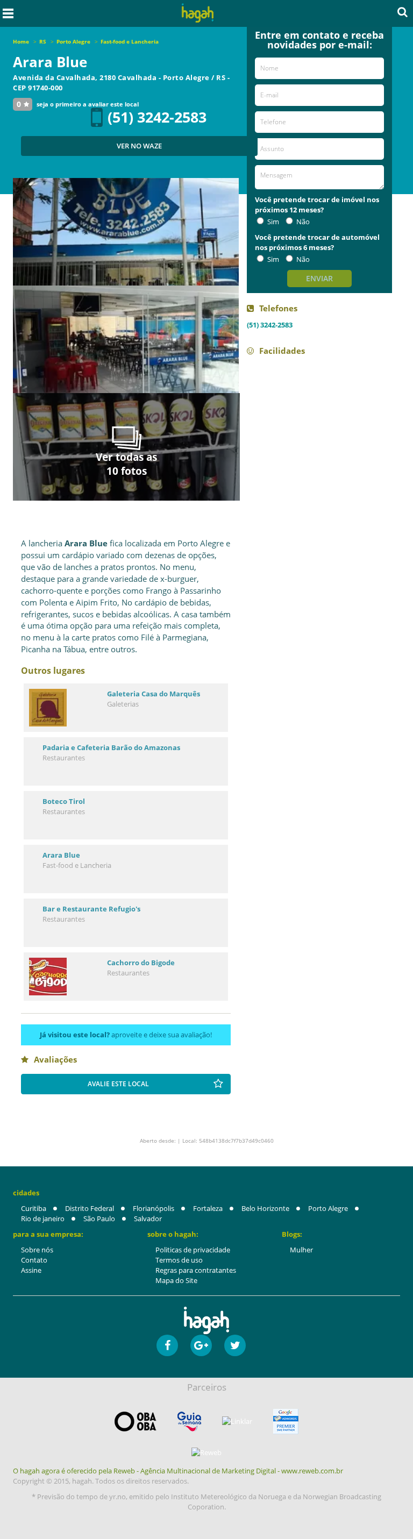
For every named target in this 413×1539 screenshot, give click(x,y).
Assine (31, 1270)
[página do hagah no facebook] (167, 1345)
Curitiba (33, 1208)
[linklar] (237, 1421)
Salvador (148, 1218)
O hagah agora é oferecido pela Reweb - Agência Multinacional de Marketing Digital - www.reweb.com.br (178, 1471)
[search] (402, 12)
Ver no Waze (139, 146)
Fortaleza (208, 1208)
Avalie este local (118, 1083)
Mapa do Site (176, 1280)
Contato (34, 1260)
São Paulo (99, 1218)
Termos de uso (179, 1260)
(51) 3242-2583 (157, 117)
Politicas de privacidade (192, 1250)
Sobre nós (37, 1250)
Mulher (301, 1250)
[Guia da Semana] (189, 1421)
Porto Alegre (328, 1208)
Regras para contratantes (195, 1270)
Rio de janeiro (43, 1218)
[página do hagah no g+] (201, 1345)
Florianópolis (153, 1208)
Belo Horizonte (265, 1208)
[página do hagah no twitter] (235, 1345)
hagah (198, 13)
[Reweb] (206, 1452)
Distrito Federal (89, 1208)
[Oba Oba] (135, 1421)
